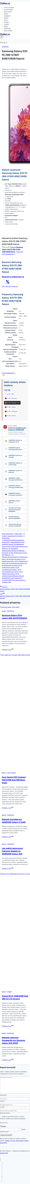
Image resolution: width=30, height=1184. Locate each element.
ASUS (5, 20)
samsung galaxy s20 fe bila (12, 561)
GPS (16, 542)
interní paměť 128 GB (11, 544)
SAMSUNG (7, 16)
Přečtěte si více (7, 649)
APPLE (6, 14)
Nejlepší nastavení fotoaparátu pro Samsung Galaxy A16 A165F (13, 1040)
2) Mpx (6, 534)
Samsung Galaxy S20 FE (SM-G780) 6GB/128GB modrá (15, 589)
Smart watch (8, 11)
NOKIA (6, 26)
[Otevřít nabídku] (1, 37)
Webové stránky (5, 1113)
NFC (18, 546)
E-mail (2, 1107)
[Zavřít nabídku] (0, 1159)
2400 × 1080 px (14, 534)
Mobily (4, 611)
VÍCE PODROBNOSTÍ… (9, 254)
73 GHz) (17, 536)
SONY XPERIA (8, 30)
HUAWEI (6, 24)
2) (3, 534)
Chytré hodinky (8, 9)
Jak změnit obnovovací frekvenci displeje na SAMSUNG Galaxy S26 (12, 851)
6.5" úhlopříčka (9, 536)
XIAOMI (6, 18)
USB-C (6, 580)
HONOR (6, 22)
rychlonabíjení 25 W (14, 557)
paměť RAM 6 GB (14, 551)
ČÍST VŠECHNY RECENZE (10, 286)
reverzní (5, 557)
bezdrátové (8, 540)
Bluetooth (15, 540)
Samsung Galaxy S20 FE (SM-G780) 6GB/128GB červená (15, 596)
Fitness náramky (9, 7)
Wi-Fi (11, 580)
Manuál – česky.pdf (12, 249)
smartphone (9, 576)
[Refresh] (3, 1126)
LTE (14, 546)
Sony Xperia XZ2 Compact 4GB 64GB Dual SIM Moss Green (14, 780)
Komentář (3, 1095)
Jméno (2, 1101)
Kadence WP (4, 1153)
